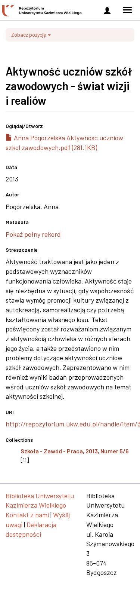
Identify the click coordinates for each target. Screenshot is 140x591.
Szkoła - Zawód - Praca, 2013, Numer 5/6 (75, 450)
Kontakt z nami (27, 515)
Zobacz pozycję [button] (29, 34)
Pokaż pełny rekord (33, 234)
